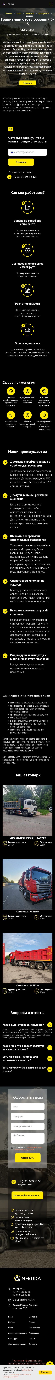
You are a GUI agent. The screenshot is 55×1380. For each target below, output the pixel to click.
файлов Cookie (27, 1370)
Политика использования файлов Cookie (27, 1364)
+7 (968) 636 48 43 (21, 1295)
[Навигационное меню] (51, 4)
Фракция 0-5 (43, 13)
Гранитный (29, 13)
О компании (34, 1333)
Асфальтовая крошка (17, 1333)
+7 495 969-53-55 (24, 177)
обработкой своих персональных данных (28, 1148)
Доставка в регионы (17, 1344)
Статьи (32, 1339)
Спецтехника (34, 1328)
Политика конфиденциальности (27, 1361)
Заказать (27, 83)
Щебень (11, 1322)
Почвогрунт (13, 1339)
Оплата (32, 1322)
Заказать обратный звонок (26, 1195)
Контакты (33, 1344)
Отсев (18, 13)
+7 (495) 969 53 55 (29, 1181)
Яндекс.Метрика (16, 1374)
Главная (8, 13)
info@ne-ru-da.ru (25, 1185)
